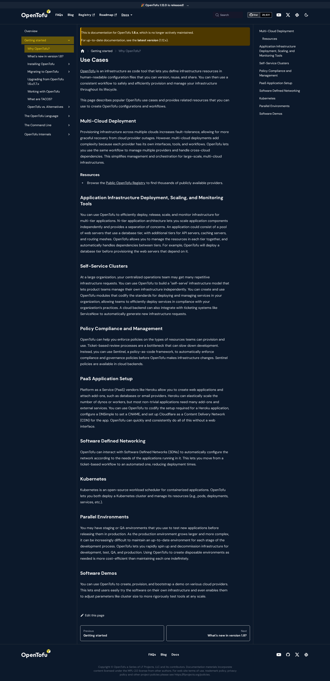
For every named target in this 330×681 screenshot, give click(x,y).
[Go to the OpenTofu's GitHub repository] (288, 654)
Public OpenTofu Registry (125, 183)
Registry (84, 15)
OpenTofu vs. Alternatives (45, 107)
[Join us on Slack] (297, 15)
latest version (148, 40)
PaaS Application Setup (275, 83)
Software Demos (270, 114)
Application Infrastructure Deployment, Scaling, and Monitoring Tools (277, 51)
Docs (175, 655)
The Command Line (37, 125)
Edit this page (94, 615)
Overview (30, 31)
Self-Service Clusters (274, 63)
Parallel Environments (274, 106)
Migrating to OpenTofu (43, 72)
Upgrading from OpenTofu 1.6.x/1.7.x (46, 81)
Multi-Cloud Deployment (276, 31)
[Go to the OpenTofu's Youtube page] (279, 15)
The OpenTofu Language (41, 116)
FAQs (59, 15)
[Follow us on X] (288, 15)
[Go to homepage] (36, 15)
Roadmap (106, 15)
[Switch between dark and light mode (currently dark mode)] (306, 15)
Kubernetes (267, 98)
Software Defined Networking (279, 91)
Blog (71, 15)
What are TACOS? (40, 99)
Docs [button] (125, 15)
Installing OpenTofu (41, 64)
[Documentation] (82, 51)
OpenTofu (87, 71)
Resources (269, 39)
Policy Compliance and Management (275, 73)
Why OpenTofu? (39, 49)
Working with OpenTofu (44, 91)
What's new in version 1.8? (45, 56)
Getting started (35, 40)
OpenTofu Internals (37, 134)
